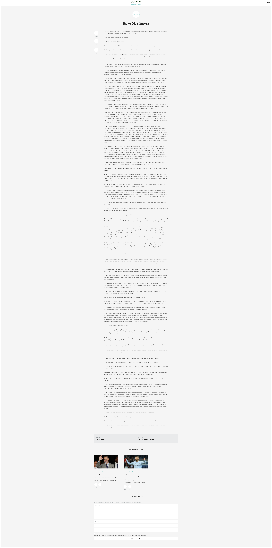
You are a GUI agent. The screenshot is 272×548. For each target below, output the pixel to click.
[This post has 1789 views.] (95, 484)
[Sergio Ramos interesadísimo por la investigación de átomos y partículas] (136, 461)
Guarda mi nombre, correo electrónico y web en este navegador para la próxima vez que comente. (120, 535)
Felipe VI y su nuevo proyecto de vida (104, 474)
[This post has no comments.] (96, 50)
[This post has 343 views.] (96, 41)
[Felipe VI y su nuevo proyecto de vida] (106, 461)
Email (96, 525)
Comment (98, 505)
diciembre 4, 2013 (136, 14)
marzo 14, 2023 (128, 471)
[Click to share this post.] (96, 33)
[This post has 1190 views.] (125, 486)
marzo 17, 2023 (98, 471)
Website (97, 529)
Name (97, 521)
